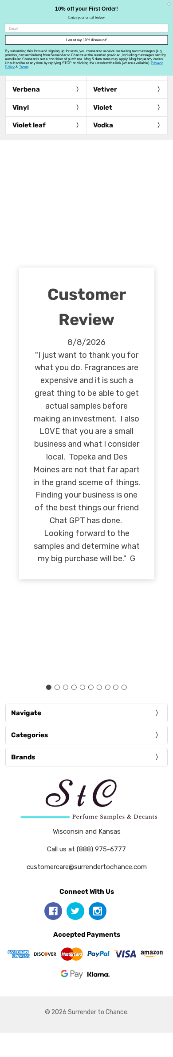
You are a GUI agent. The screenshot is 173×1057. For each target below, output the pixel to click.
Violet (102, 107)
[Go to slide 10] (124, 687)
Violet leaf (29, 125)
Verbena (26, 89)
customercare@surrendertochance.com (87, 867)
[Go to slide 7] (99, 687)
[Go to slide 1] (48, 687)
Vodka (103, 125)
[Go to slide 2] (57, 687)
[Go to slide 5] (82, 687)
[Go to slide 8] (107, 687)
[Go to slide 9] (115, 687)
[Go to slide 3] (65, 687)
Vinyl (20, 107)
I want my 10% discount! (86, 40)
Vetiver (105, 89)
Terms (24, 67)
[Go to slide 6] (90, 687)
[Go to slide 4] (74, 687)
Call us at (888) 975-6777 (86, 849)
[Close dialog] (169, 4)
